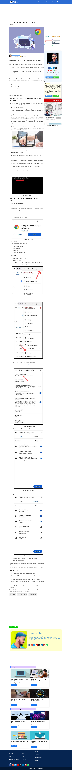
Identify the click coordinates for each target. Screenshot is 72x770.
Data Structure (37, 753)
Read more (14, 745)
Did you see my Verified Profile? (52, 125)
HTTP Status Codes (38, 757)
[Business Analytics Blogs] (56, 35)
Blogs (23, 756)
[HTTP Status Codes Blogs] (56, 40)
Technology (37, 760)
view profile (49, 77)
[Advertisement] (36, 12)
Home (23, 753)
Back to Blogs (14, 626)
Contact (23, 757)
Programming (37, 754)
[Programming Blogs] (48, 44)
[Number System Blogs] (48, 40)
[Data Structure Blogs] (48, 46)
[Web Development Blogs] (56, 44)
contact (56, 77)
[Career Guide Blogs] (48, 35)
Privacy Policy (24, 759)
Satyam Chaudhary (16, 55)
